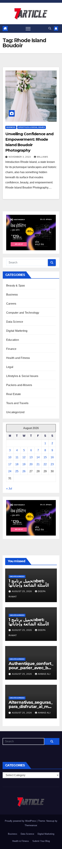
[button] (49, 28)
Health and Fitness (18, 357)
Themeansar (31, 825)
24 (9, 471)
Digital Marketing (16, 330)
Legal (9, 367)
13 (31, 457)
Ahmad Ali (44, 674)
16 (52, 457)
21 (38, 464)
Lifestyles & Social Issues (31, 127)
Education (12, 339)
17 (9, 464)
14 (38, 457)
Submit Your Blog (41, 841)
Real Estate (13, 394)
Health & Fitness (20, 841)
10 (9, 457)
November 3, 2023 (20, 157)
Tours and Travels (17, 403)
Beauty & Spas (15, 285)
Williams (42, 157)
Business (10, 127)
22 (45, 464)
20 (31, 464)
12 (23, 457)
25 (16, 471)
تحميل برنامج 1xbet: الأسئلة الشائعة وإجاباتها (29, 583)
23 (52, 464)
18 (16, 464)
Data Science (14, 321)
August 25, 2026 (22, 591)
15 (45, 457)
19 (23, 464)
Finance (11, 348)
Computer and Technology (22, 312)
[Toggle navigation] (28, 28)
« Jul (9, 488)
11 (17, 457)
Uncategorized (15, 412)
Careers (11, 303)
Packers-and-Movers (19, 385)
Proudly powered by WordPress (21, 821)
